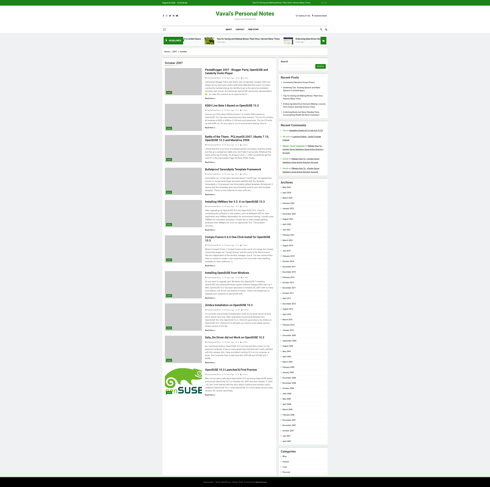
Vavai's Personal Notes (245, 13)
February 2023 (288, 203)
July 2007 (287, 436)
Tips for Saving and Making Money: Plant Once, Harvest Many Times (221, 39)
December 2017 (289, 267)
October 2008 (288, 388)
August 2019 (288, 245)
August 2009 (288, 346)
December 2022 (289, 214)
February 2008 (288, 415)
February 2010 (288, 325)
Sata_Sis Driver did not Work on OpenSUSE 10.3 (234, 337)
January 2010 (288, 330)
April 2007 (287, 441)
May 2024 (287, 187)
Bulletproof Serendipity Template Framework (233, 169)
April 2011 (287, 298)
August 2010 (288, 309)
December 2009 (289, 335)
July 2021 (287, 230)
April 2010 (287, 314)
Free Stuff (253, 29)
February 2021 (288, 235)
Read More (209, 98)
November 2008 (289, 383)
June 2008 (287, 394)
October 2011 (288, 293)
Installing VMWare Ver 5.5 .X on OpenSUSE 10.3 (235, 201)
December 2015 (289, 272)
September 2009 (289, 341)
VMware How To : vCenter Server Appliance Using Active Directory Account (303, 149)
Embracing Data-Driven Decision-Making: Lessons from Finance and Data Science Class (272, 3)
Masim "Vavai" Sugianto (293, 146)
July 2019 (287, 251)
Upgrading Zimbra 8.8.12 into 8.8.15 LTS (306, 130)
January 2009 (288, 372)
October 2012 (288, 282)
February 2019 (288, 256)
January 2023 (288, 208)
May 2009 (287, 351)
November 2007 (289, 425)
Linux (169, 92)
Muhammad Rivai (214, 78)
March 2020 (287, 240)
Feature (286, 462)
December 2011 (289, 288)
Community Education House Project (299, 82)
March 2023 (287, 198)
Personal (286, 472)
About (229, 29)
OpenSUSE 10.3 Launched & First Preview (231, 369)
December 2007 (289, 420)
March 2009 (287, 362)
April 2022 (287, 224)
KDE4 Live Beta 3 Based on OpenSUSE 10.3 (232, 105)
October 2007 (288, 431)
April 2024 (287, 193)
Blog (169, 192)
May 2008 (287, 399)
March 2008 (287, 409)
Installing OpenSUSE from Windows (227, 272)
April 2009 (287, 356)
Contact (240, 29)
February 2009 (288, 367)
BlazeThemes (261, 482)
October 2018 (288, 261)
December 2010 (289, 304)
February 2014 (288, 277)
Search (284, 61)
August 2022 (288, 219)
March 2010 (287, 319)
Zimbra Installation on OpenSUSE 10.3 (229, 305)
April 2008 (287, 404)
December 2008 (289, 378)
